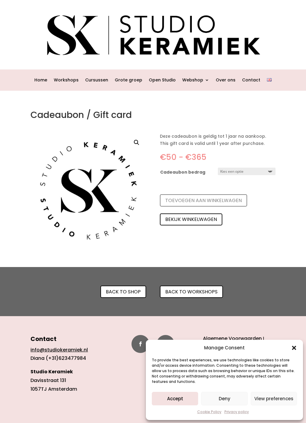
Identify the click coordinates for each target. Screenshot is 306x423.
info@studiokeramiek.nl (59, 349)
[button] (294, 348)
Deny (224, 398)
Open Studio (162, 80)
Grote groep (128, 80)
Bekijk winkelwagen (191, 219)
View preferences (273, 398)
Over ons (225, 80)
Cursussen (96, 80)
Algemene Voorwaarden (232, 338)
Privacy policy (236, 411)
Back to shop (123, 291)
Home (40, 80)
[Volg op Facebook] (140, 344)
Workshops (66, 80)
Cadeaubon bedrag (182, 172)
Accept (175, 398)
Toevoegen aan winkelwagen (203, 200)
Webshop (192, 80)
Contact (251, 80)
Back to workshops (191, 291)
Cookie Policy (209, 411)
